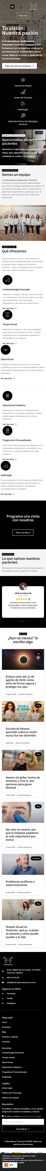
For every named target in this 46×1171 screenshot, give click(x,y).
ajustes (21, 1162)
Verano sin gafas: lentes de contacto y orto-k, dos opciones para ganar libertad (23, 782)
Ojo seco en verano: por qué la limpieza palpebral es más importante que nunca (22, 834)
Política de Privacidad (31, 1116)
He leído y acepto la (22, 1116)
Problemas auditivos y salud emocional (20, 883)
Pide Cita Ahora (23, 532)
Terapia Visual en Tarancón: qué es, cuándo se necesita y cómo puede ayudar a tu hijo (22, 932)
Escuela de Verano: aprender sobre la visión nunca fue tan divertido (21, 732)
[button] (12, 7)
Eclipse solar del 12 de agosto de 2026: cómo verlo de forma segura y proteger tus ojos (21, 681)
